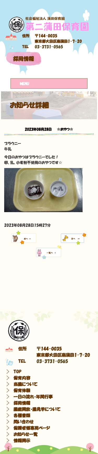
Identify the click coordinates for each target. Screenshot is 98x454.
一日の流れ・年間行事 (33, 397)
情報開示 (22, 440)
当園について (26, 384)
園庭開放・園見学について (37, 409)
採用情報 (23, 58)
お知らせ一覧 (26, 434)
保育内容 (22, 378)
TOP (17, 371)
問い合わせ (24, 422)
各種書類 (22, 415)
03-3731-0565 (49, 47)
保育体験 (22, 390)
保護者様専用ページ (32, 428)
